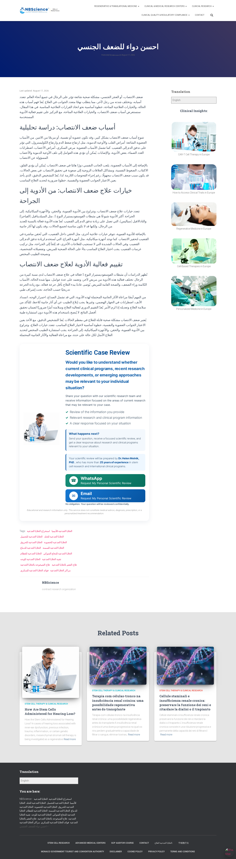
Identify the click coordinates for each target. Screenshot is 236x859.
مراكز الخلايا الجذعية (60, 570)
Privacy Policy (156, 851)
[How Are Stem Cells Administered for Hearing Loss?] (50, 672)
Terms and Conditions (182, 851)
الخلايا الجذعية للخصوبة (55, 542)
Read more (70, 739)
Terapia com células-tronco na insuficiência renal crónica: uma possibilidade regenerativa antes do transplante (118, 702)
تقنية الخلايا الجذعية (51, 559)
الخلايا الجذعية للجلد (54, 536)
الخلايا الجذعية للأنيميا (62, 531)
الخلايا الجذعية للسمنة (53, 547)
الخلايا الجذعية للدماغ (30, 547)
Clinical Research (202, 6)
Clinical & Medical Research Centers (164, 6)
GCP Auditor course (122, 843)
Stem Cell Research (59, 843)
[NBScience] (40, 10)
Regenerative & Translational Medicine (116, 6)
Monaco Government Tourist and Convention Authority (72, 851)
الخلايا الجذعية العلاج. (164, 843)
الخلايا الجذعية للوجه (30, 559)
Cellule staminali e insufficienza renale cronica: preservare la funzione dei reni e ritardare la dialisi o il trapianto (185, 702)
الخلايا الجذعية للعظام (31, 553)
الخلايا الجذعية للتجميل (31, 536)
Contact (199, 15)
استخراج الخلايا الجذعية (38, 531)
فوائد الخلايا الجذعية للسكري (34, 570)
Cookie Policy (135, 851)
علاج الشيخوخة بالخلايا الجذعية (35, 564)
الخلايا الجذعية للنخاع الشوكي (57, 553)
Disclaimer (116, 851)
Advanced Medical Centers (90, 843)
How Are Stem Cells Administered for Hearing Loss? (50, 711)
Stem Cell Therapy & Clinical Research (46, 704)
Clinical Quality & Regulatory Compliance (164, 15)
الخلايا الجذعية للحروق (31, 542)
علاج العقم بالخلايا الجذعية (64, 564)
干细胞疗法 (183, 843)
